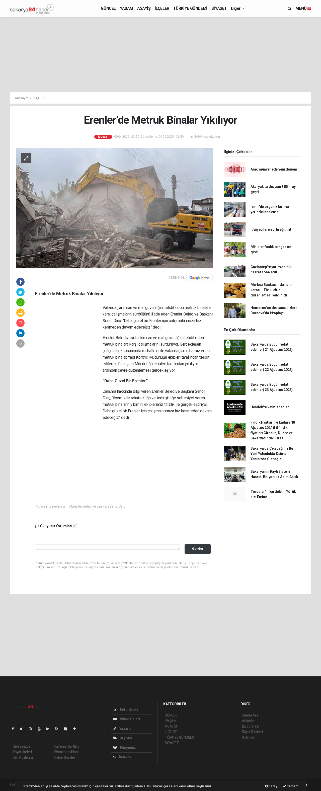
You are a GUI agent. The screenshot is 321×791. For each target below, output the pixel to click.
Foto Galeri (128, 709)
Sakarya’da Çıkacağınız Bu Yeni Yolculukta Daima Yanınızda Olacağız (272, 453)
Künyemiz (127, 748)
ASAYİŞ (144, 8)
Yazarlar (126, 729)
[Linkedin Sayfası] (49, 729)
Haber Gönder (64, 757)
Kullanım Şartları (66, 746)
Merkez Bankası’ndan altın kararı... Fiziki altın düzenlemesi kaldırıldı (272, 290)
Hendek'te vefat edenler (270, 407)
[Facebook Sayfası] (15, 729)
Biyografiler (251, 726)
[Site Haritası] (67, 729)
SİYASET (219, 8)
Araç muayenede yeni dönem (274, 169)
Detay (272, 786)
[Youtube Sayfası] (41, 729)
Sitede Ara (250, 715)
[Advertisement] (160, 55)
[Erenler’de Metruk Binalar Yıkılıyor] (114, 208)
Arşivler (125, 738)
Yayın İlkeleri (22, 752)
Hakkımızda (22, 746)
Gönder (197, 548)
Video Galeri (129, 719)
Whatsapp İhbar (66, 752)
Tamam (292, 786)
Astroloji (248, 737)
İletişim (124, 757)
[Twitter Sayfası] (23, 729)
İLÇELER (162, 8)
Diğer (236, 8)
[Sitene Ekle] (76, 729)
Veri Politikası (23, 757)
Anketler (248, 721)
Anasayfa (22, 98)
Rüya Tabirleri (252, 732)
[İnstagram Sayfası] (32, 729)
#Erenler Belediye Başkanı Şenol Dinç (97, 506)
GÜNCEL (108, 8)
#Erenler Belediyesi (50, 506)
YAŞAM (126, 8)
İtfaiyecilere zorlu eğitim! (271, 229)
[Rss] (58, 729)
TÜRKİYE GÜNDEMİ (190, 8)
